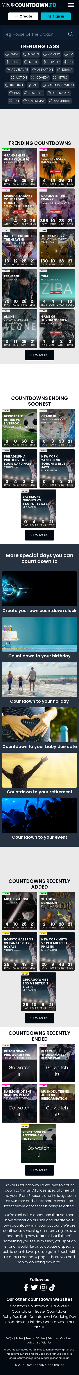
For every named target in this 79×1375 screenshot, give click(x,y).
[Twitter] (34, 1288)
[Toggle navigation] (70, 5)
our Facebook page (31, 1256)
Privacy (53, 1338)
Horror (54, 62)
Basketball (62, 101)
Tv (71, 54)
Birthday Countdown (46, 1321)
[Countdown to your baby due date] (39, 724)
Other (43, 230)
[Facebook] (26, 1288)
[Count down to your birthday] (39, 634)
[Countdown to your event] (39, 815)
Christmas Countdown (29, 1306)
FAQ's (9, 1338)
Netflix (63, 78)
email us (64, 1358)
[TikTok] (52, 1288)
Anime (14, 54)
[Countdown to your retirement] (39, 770)
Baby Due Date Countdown (26, 1316)
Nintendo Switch (60, 85)
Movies (33, 54)
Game (6, 150)
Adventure (19, 70)
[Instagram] (43, 1288)
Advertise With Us (39, 1342)
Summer (18, 1200)
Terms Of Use (35, 1338)
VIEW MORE (39, 354)
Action (21, 78)
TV (44, 150)
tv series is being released (52, 1206)
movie (20, 1206)
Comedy (42, 78)
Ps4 (16, 101)
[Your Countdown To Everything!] (29, 5)
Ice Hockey (61, 93)
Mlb (35, 85)
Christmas (36, 101)
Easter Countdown (51, 1311)
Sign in (58, 16)
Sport (15, 62)
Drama (67, 70)
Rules (19, 1338)
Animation (45, 70)
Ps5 (17, 93)
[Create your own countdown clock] (39, 588)
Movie (6, 270)
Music (33, 62)
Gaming (54, 54)
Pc (71, 62)
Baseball (16, 85)
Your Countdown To (27, 1185)
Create (25, 16)
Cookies (66, 1338)
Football (36, 93)
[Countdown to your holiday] (39, 679)
